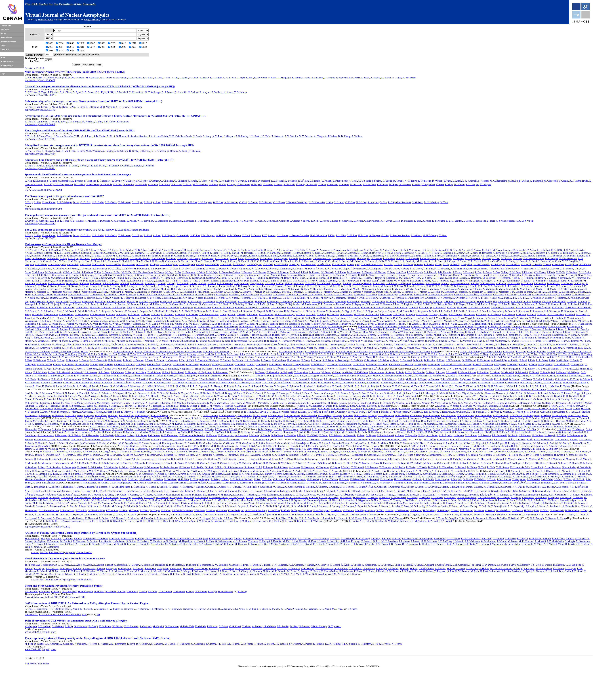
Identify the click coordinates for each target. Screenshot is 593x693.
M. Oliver (325, 297)
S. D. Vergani (472, 184)
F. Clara (285, 261)
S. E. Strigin (157, 314)
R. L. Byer (73, 258)
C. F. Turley (173, 347)
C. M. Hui (177, 326)
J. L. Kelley (58, 337)
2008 (102, 43)
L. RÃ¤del (488, 341)
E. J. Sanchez (293, 307)
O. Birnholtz (48, 255)
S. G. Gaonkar (87, 275)
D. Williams (564, 321)
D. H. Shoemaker (274, 311)
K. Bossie (339, 255)
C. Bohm (458, 329)
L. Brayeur (570, 329)
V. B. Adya (140, 250)
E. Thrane (521, 314)
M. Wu (84, 357)
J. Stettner (448, 344)
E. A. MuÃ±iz (471, 294)
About (3, 45)
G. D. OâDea (258, 297)
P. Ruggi (131, 307)
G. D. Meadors (340, 291)
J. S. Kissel (391, 283)
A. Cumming (239, 264)
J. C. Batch (326, 253)
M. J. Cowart (128, 264)
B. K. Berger (432, 253)
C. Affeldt (152, 250)
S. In (477, 335)
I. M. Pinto (449, 301)
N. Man (305, 289)
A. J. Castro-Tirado (43, 136)
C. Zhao (424, 323)
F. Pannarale (88, 301)
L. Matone (127, 291)
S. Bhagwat (525, 253)
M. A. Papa (132, 301)
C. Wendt (432, 347)
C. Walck (331, 347)
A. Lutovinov (540, 326)
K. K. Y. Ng (102, 297)
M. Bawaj (338, 253)
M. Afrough (164, 250)
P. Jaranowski (352, 280)
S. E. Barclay (166, 253)
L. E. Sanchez (308, 307)
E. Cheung (113, 332)
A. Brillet (436, 255)
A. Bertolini (499, 253)
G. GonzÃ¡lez (429, 275)
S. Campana (90, 180)
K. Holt (78, 280)
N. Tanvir (396, 77)
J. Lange (174, 286)
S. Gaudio (139, 275)
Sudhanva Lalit (45, 19)
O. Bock (212, 255)
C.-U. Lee (350, 202)
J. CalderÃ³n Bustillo (140, 258)
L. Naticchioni (539, 294)
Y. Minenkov (110, 294)
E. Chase (517, 258)
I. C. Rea (524, 341)
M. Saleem (228, 307)
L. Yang (250, 323)
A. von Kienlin (335, 326)
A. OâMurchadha (321, 341)
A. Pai (513, 297)
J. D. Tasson (386, 314)
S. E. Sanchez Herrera (133, 344)
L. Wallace (243, 321)
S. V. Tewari (422, 314)
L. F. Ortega (398, 297)
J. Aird (175, 77)
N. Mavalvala (140, 291)
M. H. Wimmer (66, 323)
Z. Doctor (221, 268)
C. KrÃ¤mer (567, 283)
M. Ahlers (37, 77)
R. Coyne (154, 264)
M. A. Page (503, 297)
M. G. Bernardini (498, 180)
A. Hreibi (159, 280)
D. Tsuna (185, 318)
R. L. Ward (322, 321)
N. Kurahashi (327, 337)
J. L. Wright (176, 323)
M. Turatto (459, 184)
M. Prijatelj (53, 304)
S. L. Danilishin (308, 264)
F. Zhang (205, 357)
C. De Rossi (45, 268)
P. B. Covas (85, 264)
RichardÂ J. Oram (355, 297)
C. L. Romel (55, 307)
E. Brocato (77, 180)
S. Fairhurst (87, 272)
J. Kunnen (303, 337)
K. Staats (580, 311)
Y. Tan (534, 354)
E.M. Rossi (354, 77)
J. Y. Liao (363, 354)
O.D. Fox (144, 151)
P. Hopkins (100, 280)
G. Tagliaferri (428, 184)
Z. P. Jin (314, 220)
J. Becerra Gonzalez (63, 136)
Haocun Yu (294, 323)
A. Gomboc (269, 220)
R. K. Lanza (195, 286)
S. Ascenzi (483, 180)
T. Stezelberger (471, 344)
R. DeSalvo (58, 268)
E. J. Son (481, 311)
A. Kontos (501, 283)
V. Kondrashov (487, 283)
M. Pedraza (260, 301)
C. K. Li (265, 354)
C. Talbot (321, 314)
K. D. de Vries (338, 332)
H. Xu (104, 357)
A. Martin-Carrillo (557, 326)
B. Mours (328, 294)
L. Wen (423, 321)
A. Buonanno (39, 258)
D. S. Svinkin (285, 351)
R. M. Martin (550, 289)
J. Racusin (287, 326)
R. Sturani (180, 314)
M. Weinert (386, 321)
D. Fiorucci (314, 272)
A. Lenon (374, 286)
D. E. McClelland (185, 291)
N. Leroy (398, 286)
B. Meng (475, 354)
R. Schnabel (508, 307)
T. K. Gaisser (85, 335)
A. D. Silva (356, 311)
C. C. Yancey (239, 323)
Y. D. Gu (141, 354)
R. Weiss (414, 321)
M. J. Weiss (420, 347)
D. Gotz (234, 220)
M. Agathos (189, 250)
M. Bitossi (96, 255)
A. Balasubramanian (123, 351)
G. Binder (416, 329)
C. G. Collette (392, 261)
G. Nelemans (578, 294)
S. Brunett (540, 255)
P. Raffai (262, 304)
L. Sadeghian (186, 307)
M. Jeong (523, 335)
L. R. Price (41, 304)
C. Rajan (280, 304)
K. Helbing (305, 335)
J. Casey (92, 332)
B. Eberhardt (483, 332)
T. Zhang (400, 323)
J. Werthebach (445, 347)
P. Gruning (118, 278)
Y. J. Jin (250, 354)
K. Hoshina (416, 335)
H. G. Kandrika (158, 151)
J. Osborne (329, 77)
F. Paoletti (111, 301)
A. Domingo (481, 326)
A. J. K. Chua (193, 261)
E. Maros (476, 289)
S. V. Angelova (371, 250)
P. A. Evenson (531, 332)
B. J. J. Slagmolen (419, 311)
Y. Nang (484, 354)
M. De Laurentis (481, 264)
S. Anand (193, 77)
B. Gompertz (282, 220)
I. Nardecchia (524, 294)
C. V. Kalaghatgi (471, 280)
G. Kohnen (149, 337)
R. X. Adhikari (127, 250)
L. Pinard (437, 301)
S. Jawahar (365, 280)
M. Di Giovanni (141, 268)
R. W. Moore (162, 341)
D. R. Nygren (271, 341)
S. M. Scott (68, 311)
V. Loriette (549, 286)
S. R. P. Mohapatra (249, 294)
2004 (61, 43)
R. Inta (263, 280)
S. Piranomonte (340, 180)
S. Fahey (544, 332)
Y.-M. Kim (310, 283)
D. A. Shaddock (157, 311)
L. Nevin (63, 297)
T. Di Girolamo (158, 268)
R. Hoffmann (382, 335)
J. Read (396, 304)
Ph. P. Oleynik (391, 351)
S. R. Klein (137, 337)
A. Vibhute (178, 351)
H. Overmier (458, 297)
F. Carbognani (281, 258)
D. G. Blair (176, 255)
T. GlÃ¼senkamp (163, 335)
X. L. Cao (521, 351)
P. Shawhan (246, 311)
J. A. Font (401, 272)
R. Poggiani (491, 301)
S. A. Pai (521, 297)
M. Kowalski (256, 337)
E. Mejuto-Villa (380, 291)
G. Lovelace (52, 289)
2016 (81, 47)
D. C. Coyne (142, 264)
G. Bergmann (446, 253)
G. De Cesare (92, 184)
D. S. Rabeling (237, 304)
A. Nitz (177, 297)
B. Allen (268, 250)
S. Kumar (83, 286)
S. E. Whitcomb (512, 321)
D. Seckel (309, 344)
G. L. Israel (176, 184)
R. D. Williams (578, 321)
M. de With (368, 332)
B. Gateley (128, 275)
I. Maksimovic (293, 289)
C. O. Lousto (38, 289)
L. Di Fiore (127, 268)
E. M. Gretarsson (56, 278)
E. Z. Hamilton (257, 278)
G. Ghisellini (180, 180)
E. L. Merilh (434, 291)
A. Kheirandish (72, 337)
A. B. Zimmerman (477, 323)
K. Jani (340, 280)
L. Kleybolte (404, 283)
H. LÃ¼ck (65, 289)
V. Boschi (319, 255)
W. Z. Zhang (296, 357)
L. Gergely (240, 275)
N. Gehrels (172, 275)
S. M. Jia (209, 354)
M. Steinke (37, 314)
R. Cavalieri (389, 258)
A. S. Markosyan (448, 289)
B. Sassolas (366, 307)
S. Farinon (107, 272)
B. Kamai (498, 280)
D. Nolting (209, 297)
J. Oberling (245, 297)
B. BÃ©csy (375, 253)
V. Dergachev (571, 264)
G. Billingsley (566, 253)
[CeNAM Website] (12, 19)
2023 (50, 50)
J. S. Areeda (428, 250)
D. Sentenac (118, 311)
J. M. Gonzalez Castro (448, 275)
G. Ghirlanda (166, 180)
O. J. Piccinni (378, 301)
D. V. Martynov (565, 289)
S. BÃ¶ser (499, 329)
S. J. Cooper (450, 261)
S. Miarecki (107, 341)
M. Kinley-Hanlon (362, 283)
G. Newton (89, 297)
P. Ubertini (74, 329)
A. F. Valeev (331, 136)
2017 (92, 47)
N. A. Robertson (526, 304)
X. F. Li (313, 354)
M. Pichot (391, 301)
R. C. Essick (541, 268)
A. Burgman (70, 332)
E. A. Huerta (182, 280)
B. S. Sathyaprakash (383, 307)
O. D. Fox (85, 202)
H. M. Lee (361, 202)
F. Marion (397, 289)
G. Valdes (307, 318)
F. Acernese (68, 250)
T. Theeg (433, 314)
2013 (50, 47)
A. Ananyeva (323, 250)
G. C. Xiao (94, 357)
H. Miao (528, 291)
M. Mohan (234, 294)
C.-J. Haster (438, 278)
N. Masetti (268, 184)
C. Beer (385, 253)
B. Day (438, 264)
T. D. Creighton (187, 264)
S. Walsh (254, 321)
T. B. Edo (428, 268)
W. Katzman (72, 283)
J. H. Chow (155, 261)
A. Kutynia (103, 286)
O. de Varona (71, 268)
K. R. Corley (509, 261)
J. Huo (200, 354)
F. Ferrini (271, 272)
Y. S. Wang (52, 357)
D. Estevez (553, 268)
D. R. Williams (510, 347)
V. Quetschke (176, 304)
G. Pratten (571, 301)
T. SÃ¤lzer (115, 344)
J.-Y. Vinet (119, 321)
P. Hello (515, 278)
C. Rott (67, 344)
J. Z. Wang (285, 321)
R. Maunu (576, 337)
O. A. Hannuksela (351, 278)
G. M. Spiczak (373, 344)
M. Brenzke (583, 329)
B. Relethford (549, 341)
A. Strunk (169, 314)
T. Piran (322, 184)
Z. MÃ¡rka (420, 289)
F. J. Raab (223, 304)
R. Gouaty (527, 275)
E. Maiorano (243, 184)
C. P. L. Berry (471, 253)
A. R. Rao (208, 351)
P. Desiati (325, 332)
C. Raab (478, 341)
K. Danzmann (339, 264)
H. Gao (113, 354)
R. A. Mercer (420, 291)
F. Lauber (409, 337)
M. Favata (159, 272)
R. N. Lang (163, 286)
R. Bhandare (538, 253)
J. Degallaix (466, 264)
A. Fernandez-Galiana (229, 272)
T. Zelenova (345, 323)
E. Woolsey (555, 347)
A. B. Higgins (77, 220)
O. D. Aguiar (230, 250)
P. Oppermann (338, 297)
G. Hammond (273, 278)
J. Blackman (152, 255)
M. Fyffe (560, 272)
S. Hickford (330, 335)
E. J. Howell (148, 280)
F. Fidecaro (283, 272)
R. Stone (110, 314)
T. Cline (435, 351)
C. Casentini (338, 258)
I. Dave (398, 264)
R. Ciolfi (48, 184)
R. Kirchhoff (379, 283)
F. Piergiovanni (404, 301)
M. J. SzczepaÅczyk (285, 314)
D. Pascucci (166, 301)
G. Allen (278, 250)
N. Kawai (228, 92)
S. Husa (214, 280)
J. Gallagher (99, 335)
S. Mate (138, 351)
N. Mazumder (154, 291)
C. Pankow (75, 301)
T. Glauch (148, 335)
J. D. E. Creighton (169, 264)
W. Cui (37, 354)
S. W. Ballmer (124, 253)
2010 (123, 43)
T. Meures (96, 341)
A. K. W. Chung (218, 261)
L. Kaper (324, 220)
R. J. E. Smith (458, 311)
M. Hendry (540, 278)
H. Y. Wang (586, 354)
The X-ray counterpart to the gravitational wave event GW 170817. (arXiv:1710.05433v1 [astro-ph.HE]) (87, 229)
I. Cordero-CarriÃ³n (492, 261)
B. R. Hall (233, 278)
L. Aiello (242, 250)
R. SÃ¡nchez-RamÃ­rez (399, 202)
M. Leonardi (387, 286)
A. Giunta (153, 184)
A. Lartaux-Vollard (225, 286)
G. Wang (264, 321)
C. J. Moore (278, 294)
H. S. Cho (135, 261)
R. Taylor (410, 314)
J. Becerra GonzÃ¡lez (296, 202)
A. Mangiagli (284, 77)
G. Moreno (302, 294)
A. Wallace (342, 347)
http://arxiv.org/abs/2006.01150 (40, 109)
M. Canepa (194, 258)
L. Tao (542, 354)
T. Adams (101, 250)
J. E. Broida (486, 255)
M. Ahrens (166, 329)
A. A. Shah (184, 311)
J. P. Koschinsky (225, 337)
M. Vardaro (478, 318)
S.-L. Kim (339, 202)
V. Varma (490, 318)
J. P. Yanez (44, 351)
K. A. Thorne (494, 314)
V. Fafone (67, 272)
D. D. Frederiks (326, 351)
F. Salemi (239, 307)
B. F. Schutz (31, 311)
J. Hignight (342, 335)
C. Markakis (433, 289)
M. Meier (63, 341)
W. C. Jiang (233, 354)
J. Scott (58, 311)
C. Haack (231, 335)
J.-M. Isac (292, 280)
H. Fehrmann (188, 272)
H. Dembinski (298, 332)
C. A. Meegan (231, 326)
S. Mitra (141, 294)
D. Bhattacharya (164, 351)
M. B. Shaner (212, 311)
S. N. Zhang (487, 351)
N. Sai (519, 354)
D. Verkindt (44, 321)
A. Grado (192, 180)
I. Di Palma (196, 268)
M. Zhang (390, 323)
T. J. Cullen (225, 264)
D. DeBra (454, 264)
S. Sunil (231, 314)
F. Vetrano (56, 321)
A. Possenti (332, 184)
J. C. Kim (270, 283)
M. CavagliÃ (363, 258)
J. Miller (48, 294)
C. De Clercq (268, 332)
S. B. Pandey (242, 136)
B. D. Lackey (127, 286)
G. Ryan (365, 77)
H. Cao (233, 258)
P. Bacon (48, 253)
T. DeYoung (381, 332)
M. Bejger (395, 253)
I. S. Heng (552, 278)
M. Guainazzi (92, 77)
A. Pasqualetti (179, 301)
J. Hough (120, 280)
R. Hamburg (155, 326)
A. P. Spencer (550, 311)
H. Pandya (351, 341)
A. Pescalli (311, 184)
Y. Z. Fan (117, 184)
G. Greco (203, 180)
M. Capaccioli (551, 180)
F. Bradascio (549, 329)
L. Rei (418, 304)
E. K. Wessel (434, 321)
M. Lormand (562, 286)
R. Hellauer (317, 335)
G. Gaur (150, 275)
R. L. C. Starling (454, 220)
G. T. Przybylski (465, 341)
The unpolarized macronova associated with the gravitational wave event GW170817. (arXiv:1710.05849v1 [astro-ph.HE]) (97, 214)
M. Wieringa (88, 121)
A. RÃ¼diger (118, 307)
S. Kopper (210, 337)
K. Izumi (320, 280)
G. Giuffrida (141, 184)
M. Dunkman (457, 332)
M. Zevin (369, 323)
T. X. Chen (561, 351)
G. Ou (502, 354)
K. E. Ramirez (325, 304)
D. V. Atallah (519, 250)
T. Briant (426, 255)
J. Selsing (376, 180)
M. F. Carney (305, 258)
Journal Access (6, 37)
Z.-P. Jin (187, 184)
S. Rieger (493, 304)
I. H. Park (254, 136)
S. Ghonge (264, 275)
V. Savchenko (365, 326)
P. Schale (451, 307)
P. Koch (445, 283)
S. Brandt (426, 326)
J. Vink (167, 77)
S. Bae (74, 253)
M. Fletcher (380, 272)
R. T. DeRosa (31, 268)
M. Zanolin (332, 323)
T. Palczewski (338, 341)
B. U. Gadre (585, 272)
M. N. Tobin (101, 347)
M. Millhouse (60, 294)
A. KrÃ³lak (40, 286)
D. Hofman (67, 280)
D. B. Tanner (346, 314)
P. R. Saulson (400, 307)
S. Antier (384, 250)
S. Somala (471, 311)
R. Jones (426, 280)
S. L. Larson (209, 286)
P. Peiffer (378, 341)
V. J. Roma (30, 307)
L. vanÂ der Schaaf (423, 318)
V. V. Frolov (540, 272)
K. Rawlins (513, 341)
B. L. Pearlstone (245, 301)
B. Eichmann (509, 332)
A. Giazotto (351, 275)
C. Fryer (241, 77)
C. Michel (538, 291)
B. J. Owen (471, 297)
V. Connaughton (100, 326)
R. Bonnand (285, 255)
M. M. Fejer (212, 272)
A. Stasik (437, 344)
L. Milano (580, 291)
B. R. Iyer (309, 280)
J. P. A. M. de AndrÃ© (249, 332)
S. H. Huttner (226, 280)
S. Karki (562, 280)
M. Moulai (175, 341)
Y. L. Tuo (562, 354)
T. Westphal (474, 321)
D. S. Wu (187, 323)
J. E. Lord (524, 286)
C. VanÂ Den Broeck (381, 318)
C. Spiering (386, 344)
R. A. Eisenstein (526, 268)
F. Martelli (511, 289)
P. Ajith (259, 250)
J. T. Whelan (497, 321)
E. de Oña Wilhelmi (74, 77)
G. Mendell (407, 291)
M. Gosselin (515, 275)
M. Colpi (59, 77)
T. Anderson (217, 329)
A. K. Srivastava (566, 311)
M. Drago (344, 268)
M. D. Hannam (334, 278)
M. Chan (486, 258)
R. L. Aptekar (311, 351)
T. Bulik (581, 255)
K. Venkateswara (572, 318)
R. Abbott (42, 250)
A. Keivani (45, 337)
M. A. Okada (313, 297)
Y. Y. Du (82, 354)
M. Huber (438, 335)
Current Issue (6, 25)
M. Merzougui (448, 291)
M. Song (360, 344)
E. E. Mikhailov (566, 291)
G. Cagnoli (109, 258)
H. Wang (274, 321)
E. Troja (158, 77)
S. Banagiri (137, 253)
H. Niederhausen (239, 341)
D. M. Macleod (178, 289)
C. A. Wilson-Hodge (582, 323)
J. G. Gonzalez (196, 335)
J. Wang (29, 357)
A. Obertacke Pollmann (290, 341)
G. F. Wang (574, 354)
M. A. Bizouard (120, 255)
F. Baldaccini (96, 253)
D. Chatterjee (551, 258)
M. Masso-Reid (70, 291)
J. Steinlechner (51, 314)
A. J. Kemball (136, 283)
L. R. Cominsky (407, 261)
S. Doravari (271, 268)
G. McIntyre (245, 291)
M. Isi (301, 280)
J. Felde (566, 332)
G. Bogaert (241, 255)
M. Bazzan (362, 253)
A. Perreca (328, 301)
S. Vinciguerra (95, 321)
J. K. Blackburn (137, 255)
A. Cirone (275, 261)
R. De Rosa (585, 264)
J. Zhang (229, 357)
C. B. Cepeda (412, 258)
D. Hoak (56, 280)
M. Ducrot (394, 268)
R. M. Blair (188, 255)
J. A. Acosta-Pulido (158, 136)
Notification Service (8, 41)
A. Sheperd (259, 311)
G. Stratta (386, 77)
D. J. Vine (108, 321)
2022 (144, 47)
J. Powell (536, 301)
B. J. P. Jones (544, 335)
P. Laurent (517, 326)
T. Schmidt (237, 344)
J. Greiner (295, 220)
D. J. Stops (121, 314)
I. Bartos (296, 253)
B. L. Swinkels (266, 314)
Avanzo (271, 235)
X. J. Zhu (462, 323)
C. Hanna (320, 278)
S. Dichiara (53, 92)
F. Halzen (254, 335)
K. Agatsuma (202, 250)
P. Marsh (500, 289)
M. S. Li (281, 354)
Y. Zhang (308, 357)
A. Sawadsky (439, 307)
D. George (217, 275)
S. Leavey (298, 286)
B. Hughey (204, 280)
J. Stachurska (399, 344)
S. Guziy (197, 136)
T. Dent (547, 264)
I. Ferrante (247, 272)
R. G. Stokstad (487, 344)
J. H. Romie (68, 307)
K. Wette (485, 321)
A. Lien (156, 202)
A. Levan (239, 180)
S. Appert (394, 250)
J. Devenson (85, 268)
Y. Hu (77, 136)
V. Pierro (417, 301)
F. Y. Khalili (182, 283)
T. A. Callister (158, 258)
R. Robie (540, 304)
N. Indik (254, 280)
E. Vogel (308, 347)
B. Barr (224, 253)
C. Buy (63, 258)
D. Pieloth (430, 341)
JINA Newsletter (7, 62)
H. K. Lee (320, 286)
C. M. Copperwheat (63, 184)
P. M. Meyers (516, 291)
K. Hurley (298, 351)
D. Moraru (291, 294)
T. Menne (73, 341)
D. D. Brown (527, 255)
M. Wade (211, 321)
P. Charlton (506, 258)
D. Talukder (333, 314)
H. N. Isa (281, 280)
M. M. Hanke (298, 278)
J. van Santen (284, 347)
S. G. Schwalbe (45, 311)
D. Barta (259, 253)
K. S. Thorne (508, 314)
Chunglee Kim (257, 283)
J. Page (493, 297)
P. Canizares (207, 258)
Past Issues (5, 29)
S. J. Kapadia (550, 280)
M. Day (233, 332)
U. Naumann (214, 341)
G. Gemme (184, 275)
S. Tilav (77, 347)
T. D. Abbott (55, 250)
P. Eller (520, 332)
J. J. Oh (282, 297)
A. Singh (379, 311)
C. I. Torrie (58, 318)
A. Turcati (161, 347)
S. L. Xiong (474, 351)
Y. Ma (113, 289)
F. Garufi (117, 275)
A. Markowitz (464, 289)
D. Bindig (427, 329)
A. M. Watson (231, 202)
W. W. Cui (47, 354)
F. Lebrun (527, 326)
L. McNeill (284, 291)
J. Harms (390, 278)
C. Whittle (541, 321)
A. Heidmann (474, 278)
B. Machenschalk (147, 289)
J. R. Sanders (353, 307)
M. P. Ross (95, 307)
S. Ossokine (430, 297)
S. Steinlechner (66, 314)
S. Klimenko (418, 283)
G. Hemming (527, 278)
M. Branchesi (64, 180)
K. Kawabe (95, 283)
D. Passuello (209, 301)
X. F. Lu (450, 354)
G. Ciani (242, 261)
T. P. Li (463, 351)
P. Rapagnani (358, 304)
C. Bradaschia (376, 255)
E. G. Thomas (455, 314)
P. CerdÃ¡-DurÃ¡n (429, 258)
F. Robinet (551, 304)
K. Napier (511, 294)
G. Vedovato (535, 318)
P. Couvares (72, 264)
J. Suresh (241, 314)
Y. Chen (63, 261)
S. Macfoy (133, 289)
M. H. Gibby (115, 326)
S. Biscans (60, 255)
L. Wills (523, 347)
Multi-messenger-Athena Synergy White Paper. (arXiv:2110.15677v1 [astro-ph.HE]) (75, 71)
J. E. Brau (416, 255)
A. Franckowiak (47, 335)
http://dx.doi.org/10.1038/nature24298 (43, 190)
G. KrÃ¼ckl (290, 337)
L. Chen (551, 351)
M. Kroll (279, 337)
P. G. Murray (499, 294)
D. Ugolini (223, 318)
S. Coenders (171, 332)
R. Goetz (391, 275)
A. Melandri (291, 180)
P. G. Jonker (106, 77)
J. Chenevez (438, 326)
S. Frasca (457, 272)
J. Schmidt (484, 307)
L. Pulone (344, 184)
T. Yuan (76, 351)
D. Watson (437, 180)
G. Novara (121, 136)
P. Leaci (288, 286)
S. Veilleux (217, 92)
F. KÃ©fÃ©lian (111, 283)
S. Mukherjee (420, 294)
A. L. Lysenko (376, 351)
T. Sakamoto (240, 92)
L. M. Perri (340, 301)
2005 (71, 43)
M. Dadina (79, 184)
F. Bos (480, 329)
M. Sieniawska (333, 311)
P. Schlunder (225, 344)
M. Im (102, 165)
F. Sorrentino (522, 311)
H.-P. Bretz (30, 332)
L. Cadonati (97, 258)
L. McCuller (217, 291)
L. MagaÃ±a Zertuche (246, 289)
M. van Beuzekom (336, 318)
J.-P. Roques (49, 329)
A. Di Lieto (172, 268)
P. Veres (323, 326)
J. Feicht (201, 272)
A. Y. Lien (217, 136)
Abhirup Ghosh (278, 275)
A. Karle (35, 337)
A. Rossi (182, 151)
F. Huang (428, 335)
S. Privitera (78, 304)
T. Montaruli (148, 341)
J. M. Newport (76, 297)
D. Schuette (570, 307)
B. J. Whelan (459, 347)
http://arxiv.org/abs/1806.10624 (40, 168)
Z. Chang (531, 351)
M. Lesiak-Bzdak (423, 337)
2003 (50, 43)
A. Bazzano (404, 326)
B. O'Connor (31, 92)
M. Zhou (433, 323)
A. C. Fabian (229, 77)
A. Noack (187, 297)
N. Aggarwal (216, 250)
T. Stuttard (530, 344)
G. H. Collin (184, 332)
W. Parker (154, 301)
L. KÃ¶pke (187, 337)
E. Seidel (79, 311)
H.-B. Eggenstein (468, 268)
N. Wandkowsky (384, 347)
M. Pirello (460, 301)
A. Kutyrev (205, 92)
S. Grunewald (105, 278)
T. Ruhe (77, 344)
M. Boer (231, 255)
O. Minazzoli (96, 294)
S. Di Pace (184, 268)
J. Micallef (120, 341)
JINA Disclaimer (7, 66)
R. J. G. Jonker (438, 280)
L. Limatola (251, 180)
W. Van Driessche (235, 347)
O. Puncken (120, 304)
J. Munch (458, 294)
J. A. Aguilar (143, 329)
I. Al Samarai (179, 329)
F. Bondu (262, 255)
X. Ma (466, 354)
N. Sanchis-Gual (324, 307)
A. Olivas (307, 341)
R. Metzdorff (502, 291)
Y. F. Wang (310, 321)
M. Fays (169, 272)
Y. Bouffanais (351, 255)
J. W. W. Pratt (558, 301)
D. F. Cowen (212, 332)
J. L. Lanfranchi (382, 337)
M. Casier (102, 332)
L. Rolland (573, 304)
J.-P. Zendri (357, 323)
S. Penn (306, 301)
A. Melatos (394, 291)
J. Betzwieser (512, 253)
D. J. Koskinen (241, 337)
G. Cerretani (445, 258)
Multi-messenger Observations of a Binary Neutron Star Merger (63, 244)
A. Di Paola (106, 184)
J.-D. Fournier (444, 272)
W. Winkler (80, 323)
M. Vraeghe (320, 347)
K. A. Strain (133, 314)
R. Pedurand (273, 301)
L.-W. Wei (375, 321)
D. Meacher (326, 291)
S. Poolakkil (261, 326)
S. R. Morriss (315, 294)
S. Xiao (213, 323)
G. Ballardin (110, 253)
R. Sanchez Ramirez (400, 235)
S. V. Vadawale (221, 351)
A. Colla (379, 261)
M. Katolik (41, 283)
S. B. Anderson (338, 250)
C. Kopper (199, 337)
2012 (144, 43)
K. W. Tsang (146, 318)
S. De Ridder (313, 332)
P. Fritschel (527, 272)
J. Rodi (38, 329)
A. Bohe (252, 255)
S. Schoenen (264, 344)
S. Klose (213, 184)
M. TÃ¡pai (359, 314)
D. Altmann (192, 329)
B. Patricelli (289, 184)
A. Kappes (582, 335)
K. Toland (570, 314)
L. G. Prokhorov (105, 304)
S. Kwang (115, 286)
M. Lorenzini (536, 286)
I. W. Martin (537, 289)
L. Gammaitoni (56, 275)
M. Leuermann (440, 337)
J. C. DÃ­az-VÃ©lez (398, 332)
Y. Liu (424, 354)
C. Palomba (560, 297)
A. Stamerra (405, 184)
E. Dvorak (470, 332)
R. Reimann (536, 341)
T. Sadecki (173, 307)
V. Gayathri (160, 275)
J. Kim (329, 202)
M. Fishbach (327, 272)
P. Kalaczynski (559, 335)
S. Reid (426, 304)
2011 (133, 43)
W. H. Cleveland (82, 326)
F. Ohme (301, 297)
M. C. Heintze (489, 278)
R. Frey (496, 272)
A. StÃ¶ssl (500, 344)
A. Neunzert (51, 297)
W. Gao (258, 220)
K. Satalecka (211, 344)
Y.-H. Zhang (412, 323)
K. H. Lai (140, 286)
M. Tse (157, 318)
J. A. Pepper (389, 341)
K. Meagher (40, 341)
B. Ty (183, 347)
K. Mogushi (222, 294)
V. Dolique (232, 268)
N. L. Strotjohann (515, 344)
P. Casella (563, 180)
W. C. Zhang (283, 357)
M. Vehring (297, 347)
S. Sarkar (189, 344)
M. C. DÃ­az (114, 268)
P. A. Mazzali (277, 180)
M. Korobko (513, 283)
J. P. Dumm (444, 332)
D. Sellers (90, 311)
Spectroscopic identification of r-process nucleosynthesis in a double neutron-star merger (78, 174)
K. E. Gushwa (178, 278)
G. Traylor (96, 318)
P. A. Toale (88, 347)
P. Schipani (382, 184)
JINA (3, 58)
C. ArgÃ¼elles (253, 329)
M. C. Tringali (121, 318)
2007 (92, 43)
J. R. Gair (43, 275)
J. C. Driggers (374, 268)
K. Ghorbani (125, 335)
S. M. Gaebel (31, 275)
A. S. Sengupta (103, 311)
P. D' (264, 235)
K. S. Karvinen (575, 280)
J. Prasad (546, 301)
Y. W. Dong (71, 354)
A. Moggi (210, 294)
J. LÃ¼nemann (474, 337)
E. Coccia (343, 261)
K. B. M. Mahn (526, 337)
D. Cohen (369, 261)
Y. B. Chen (582, 351)
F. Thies (443, 314)
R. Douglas (297, 268)
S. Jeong (207, 136)
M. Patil (220, 301)
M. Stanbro (312, 326)
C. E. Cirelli (263, 261)
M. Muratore (485, 294)
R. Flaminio (367, 272)
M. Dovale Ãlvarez (314, 268)
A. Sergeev (142, 311)
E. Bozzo (204, 77)
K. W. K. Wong (150, 323)
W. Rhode (585, 341)
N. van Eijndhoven (254, 347)
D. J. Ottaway (444, 297)
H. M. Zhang (217, 357)
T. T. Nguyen (127, 297)
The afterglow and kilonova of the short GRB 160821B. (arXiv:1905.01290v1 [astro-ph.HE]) (80, 130)
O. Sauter (413, 307)
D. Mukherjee (405, 294)
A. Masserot (40, 291)
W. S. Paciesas (246, 326)
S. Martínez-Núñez (301, 77)
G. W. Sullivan (544, 344)
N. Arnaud (440, 250)
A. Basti (316, 253)
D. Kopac (358, 220)
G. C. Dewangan (193, 351)
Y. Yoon (83, 165)
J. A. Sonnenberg (495, 311)
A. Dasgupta (353, 264)
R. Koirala (161, 337)
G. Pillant (427, 301)
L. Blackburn (42, 326)
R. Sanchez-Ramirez (138, 136)
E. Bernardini (389, 329)
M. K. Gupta (163, 278)
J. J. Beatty (361, 329)
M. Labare (368, 337)
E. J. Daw (429, 264)
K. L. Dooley (258, 268)
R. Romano (42, 307)
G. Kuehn (52, 286)
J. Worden (164, 323)
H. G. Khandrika (317, 202)
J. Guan (151, 354)
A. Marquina (488, 289)
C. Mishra (131, 294)
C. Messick (489, 291)
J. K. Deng (58, 354)
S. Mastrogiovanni (88, 291)
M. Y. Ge (131, 354)
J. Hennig (562, 278)
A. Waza (398, 347)
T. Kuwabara (341, 337)
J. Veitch (547, 318)
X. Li (296, 354)
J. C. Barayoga (152, 253)
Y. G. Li (322, 354)
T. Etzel (578, 268)
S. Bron (40, 332)
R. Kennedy (150, 283)
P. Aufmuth (532, 250)
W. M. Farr (127, 272)
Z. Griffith (220, 335)
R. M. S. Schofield (524, 307)
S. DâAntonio (324, 264)
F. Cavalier (376, 258)
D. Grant (209, 335)
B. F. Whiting (528, 321)
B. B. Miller (37, 294)
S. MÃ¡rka (408, 289)
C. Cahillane (122, 258)
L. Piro (28, 77)
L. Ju (449, 280)
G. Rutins (141, 307)
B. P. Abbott (31, 250)
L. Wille (498, 347)
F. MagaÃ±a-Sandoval (223, 289)
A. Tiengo (319, 136)
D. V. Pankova (365, 341)
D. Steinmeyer (82, 314)
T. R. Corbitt (474, 261)
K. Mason (579, 289)
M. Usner (201, 347)
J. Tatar (582, 344)
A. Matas (102, 291)
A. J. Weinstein (400, 321)
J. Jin (242, 354)
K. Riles (503, 304)
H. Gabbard (571, 272)
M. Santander (177, 344)
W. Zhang (270, 357)
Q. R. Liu (453, 337)
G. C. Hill (354, 335)
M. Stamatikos (415, 344)
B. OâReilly (371, 297)
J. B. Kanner (537, 280)
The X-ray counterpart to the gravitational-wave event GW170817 (64, 196)
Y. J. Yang (153, 357)
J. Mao (396, 220)
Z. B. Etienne (566, 268)
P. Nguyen (114, 297)
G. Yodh (55, 351)
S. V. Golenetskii (344, 351)
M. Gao (122, 354)
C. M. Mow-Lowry (343, 294)
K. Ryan (151, 307)
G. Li (273, 354)
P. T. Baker (83, 253)
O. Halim (221, 278)
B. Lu (441, 354)
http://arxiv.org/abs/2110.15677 (40, 80)
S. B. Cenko (88, 92)
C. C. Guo (161, 354)
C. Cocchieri (331, 261)
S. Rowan (106, 307)
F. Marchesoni (384, 289)
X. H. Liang (351, 354)
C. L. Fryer (100, 92)
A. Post (527, 301)
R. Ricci (111, 92)
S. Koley (475, 283)
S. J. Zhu (452, 323)
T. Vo (138, 321)
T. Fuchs (74, 335)
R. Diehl (469, 326)
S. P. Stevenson (97, 314)
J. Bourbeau (535, 329)
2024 (61, 50)
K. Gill (361, 275)
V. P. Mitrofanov (154, 294)
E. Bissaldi (30, 326)
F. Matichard (114, 291)
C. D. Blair (164, 255)
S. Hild (35, 280)
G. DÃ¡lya (294, 264)
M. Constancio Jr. (425, 261)
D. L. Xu (582, 347)
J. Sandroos (164, 344)
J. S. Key (171, 283)
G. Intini (271, 280)
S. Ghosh (310, 275)
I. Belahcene (408, 253)
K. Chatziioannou (568, 258)
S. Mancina (540, 337)
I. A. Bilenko (552, 253)
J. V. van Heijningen (444, 318)
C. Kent (161, 283)
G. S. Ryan (86, 136)
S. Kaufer (84, 283)
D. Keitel (124, 283)
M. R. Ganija (71, 275)
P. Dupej (405, 268)
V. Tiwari (541, 314)
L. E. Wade (199, 321)
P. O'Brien (148, 77)
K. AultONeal (558, 250)
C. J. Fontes (167, 92)
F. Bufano (524, 180)
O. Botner (510, 329)
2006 (81, 43)
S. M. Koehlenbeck (459, 283)
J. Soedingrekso (336, 344)
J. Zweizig (507, 323)
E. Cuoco (268, 264)
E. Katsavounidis (56, 283)
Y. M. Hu (170, 280)
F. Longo (231, 184)
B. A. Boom (298, 255)
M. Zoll (84, 351)
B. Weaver (364, 321)
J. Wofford (136, 323)
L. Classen (159, 332)
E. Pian (28, 180)
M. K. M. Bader (61, 253)
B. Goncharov (414, 275)
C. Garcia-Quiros (103, 275)
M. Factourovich (53, 272)
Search (3, 33)
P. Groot (83, 278)
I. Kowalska (540, 283)
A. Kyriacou (355, 337)
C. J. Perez (317, 301)
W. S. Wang (40, 357)
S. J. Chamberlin (473, 258)
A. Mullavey (446, 294)
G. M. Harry (402, 278)
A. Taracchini (372, 314)
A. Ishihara (486, 335)
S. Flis (35, 335)
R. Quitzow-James (208, 304)
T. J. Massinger (54, 291)
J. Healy (463, 278)
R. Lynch (104, 289)
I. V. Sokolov (291, 136)
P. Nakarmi (201, 341)
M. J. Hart (426, 278)
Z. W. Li (340, 354)
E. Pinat (440, 341)
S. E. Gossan (501, 275)
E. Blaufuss (439, 329)
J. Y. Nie (494, 354)
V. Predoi (582, 301)
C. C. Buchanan (554, 255)
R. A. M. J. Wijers (524, 220)
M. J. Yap (260, 323)
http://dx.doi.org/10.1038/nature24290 (43, 209)
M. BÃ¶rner (470, 329)
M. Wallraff (354, 347)
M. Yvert (305, 323)
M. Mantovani (369, 289)
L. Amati (183, 77)
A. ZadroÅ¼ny (318, 323)
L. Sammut (264, 307)
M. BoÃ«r (513, 180)
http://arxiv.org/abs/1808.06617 (40, 124)
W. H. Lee (218, 202)
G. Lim (383, 202)
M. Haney (285, 278)
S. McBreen (217, 326)
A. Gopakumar (468, 275)
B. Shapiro (234, 311)
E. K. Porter (516, 301)
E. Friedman (62, 335)
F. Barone (215, 253)
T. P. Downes (331, 268)
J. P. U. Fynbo (141, 180)
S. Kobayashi (345, 220)
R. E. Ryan (167, 202)
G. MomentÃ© (133, 341)
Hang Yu (283, 323)
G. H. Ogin (271, 297)
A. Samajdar (251, 307)
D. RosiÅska (82, 307)
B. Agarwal (177, 250)
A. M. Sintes (403, 311)
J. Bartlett (285, 253)
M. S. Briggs (57, 326)
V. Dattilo (388, 264)
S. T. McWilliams (310, 291)
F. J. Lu (498, 351)
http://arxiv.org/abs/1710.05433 (40, 238)
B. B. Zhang (344, 136)
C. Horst (111, 280)
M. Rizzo (512, 304)
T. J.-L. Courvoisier (454, 326)
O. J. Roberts (299, 326)
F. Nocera (198, 297)
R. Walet (221, 321)
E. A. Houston (134, 280)
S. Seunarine (321, 344)
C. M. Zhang (193, 357)
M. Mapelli (256, 184)
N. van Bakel (319, 318)
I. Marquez (229, 136)
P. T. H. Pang (62, 301)
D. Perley (300, 184)
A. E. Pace (483, 297)
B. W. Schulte (584, 307)
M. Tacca (300, 314)
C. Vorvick (158, 321)
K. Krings (268, 337)
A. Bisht (86, 255)
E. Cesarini (458, 258)
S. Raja (270, 304)
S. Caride (293, 258)
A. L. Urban (255, 318)
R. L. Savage (425, 307)
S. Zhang (249, 357)
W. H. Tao (552, 354)
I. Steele (467, 220)
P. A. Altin (300, 250)
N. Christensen (169, 261)
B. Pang (50, 301)
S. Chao (496, 258)
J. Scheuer (473, 307)
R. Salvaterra (369, 184)
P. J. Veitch (557, 318)
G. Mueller (359, 294)
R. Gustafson (209, 278)
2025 (71, 50)
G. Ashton (476, 250)
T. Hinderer (45, 280)
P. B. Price (450, 341)
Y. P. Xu (112, 357)
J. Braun (560, 329)
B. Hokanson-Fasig (400, 335)
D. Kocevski (204, 326)
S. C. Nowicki (256, 341)
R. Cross (224, 332)
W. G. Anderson (355, 250)
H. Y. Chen (43, 261)
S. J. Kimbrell (323, 283)
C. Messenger (475, 291)
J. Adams (131, 329)
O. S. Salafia (364, 180)
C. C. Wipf (92, 323)
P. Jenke (166, 326)
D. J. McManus (270, 291)
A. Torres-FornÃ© (42, 318)
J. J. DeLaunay (283, 332)
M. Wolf (532, 347)
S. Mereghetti (573, 326)
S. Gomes (401, 275)
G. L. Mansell (341, 289)
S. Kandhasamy (512, 280)
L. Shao (224, 311)
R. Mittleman (187, 294)
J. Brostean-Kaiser (54, 332)
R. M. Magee (264, 289)
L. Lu (462, 337)
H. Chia (85, 261)
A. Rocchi (562, 304)
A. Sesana (375, 77)
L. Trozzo (134, 318)
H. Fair (77, 272)
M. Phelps (365, 301)
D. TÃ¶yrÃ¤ (71, 318)
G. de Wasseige (354, 332)
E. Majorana (279, 289)
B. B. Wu (75, 357)
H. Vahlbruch (282, 318)
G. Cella (400, 258)
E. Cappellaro (104, 180)
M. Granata (558, 275)
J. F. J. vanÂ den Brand (358, 318)
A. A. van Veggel (463, 318)
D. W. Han (172, 354)
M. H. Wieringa (107, 107)
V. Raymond (372, 304)
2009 (113, 43)
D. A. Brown (513, 255)
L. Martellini (523, 289)
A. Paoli (121, 301)
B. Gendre (128, 184)
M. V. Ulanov (423, 351)
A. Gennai (206, 275)
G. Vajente (296, 318)
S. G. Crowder (212, 264)
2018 (102, 47)
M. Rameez (500, 341)
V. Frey (504, 272)
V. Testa (440, 184)
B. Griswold (72, 278)
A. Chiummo (111, 261)
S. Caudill (350, 258)
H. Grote (93, 278)
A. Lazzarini (265, 286)
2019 (113, 47)
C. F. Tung (150, 347)
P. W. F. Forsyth (415, 272)
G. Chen (541, 351)
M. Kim (92, 337)
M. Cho (145, 261)
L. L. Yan (122, 357)
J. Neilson (566, 294)
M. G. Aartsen (102, 329)
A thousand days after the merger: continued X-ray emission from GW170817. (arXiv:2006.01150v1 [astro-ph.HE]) (93, 101)
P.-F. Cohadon (357, 261)
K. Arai (404, 250)
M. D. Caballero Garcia (180, 136)
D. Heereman (292, 335)
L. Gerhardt (112, 335)
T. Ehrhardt (495, 332)
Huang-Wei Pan (37, 301)
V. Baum (342, 329)
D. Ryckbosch (89, 344)
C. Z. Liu (373, 354)
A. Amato (310, 250)
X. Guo (142, 278)
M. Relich (562, 341)
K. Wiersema (42, 220)
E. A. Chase (65, 92)
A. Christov (137, 332)
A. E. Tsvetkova (407, 351)
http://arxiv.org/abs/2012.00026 (40, 95)
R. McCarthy (169, 291)
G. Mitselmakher (171, 294)
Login (3, 74)
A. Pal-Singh (573, 297)
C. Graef (548, 275)
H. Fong (391, 272)
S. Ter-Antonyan (41, 347)
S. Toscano (113, 347)
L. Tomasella (424, 180)
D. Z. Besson (403, 329)
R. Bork (309, 255)
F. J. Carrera (216, 77)
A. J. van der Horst (505, 220)
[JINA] (580, 22)
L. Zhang (379, 323)
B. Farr (117, 272)
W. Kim (288, 283)
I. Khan (193, 283)
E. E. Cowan (98, 264)
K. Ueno (212, 318)
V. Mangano (327, 289)
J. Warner (333, 321)
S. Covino (117, 180)
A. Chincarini (97, 261)
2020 (123, 47)
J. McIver (257, 291)
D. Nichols (140, 297)
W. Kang (572, 335)
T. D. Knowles (433, 283)
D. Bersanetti (485, 253)
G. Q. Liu (384, 354)
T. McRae (296, 291)
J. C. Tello (265, 136)
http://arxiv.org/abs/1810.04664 (40, 153)
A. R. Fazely (555, 332)
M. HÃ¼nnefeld (466, 335)
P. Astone (507, 250)
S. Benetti (52, 180)
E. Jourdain (505, 326)
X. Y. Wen (64, 357)
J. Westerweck (460, 321)
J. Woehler (124, 323)
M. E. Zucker (494, 323)
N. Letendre (410, 286)
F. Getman (154, 180)
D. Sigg (345, 311)
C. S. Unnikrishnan (238, 318)
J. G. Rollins (586, 304)
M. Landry (151, 286)
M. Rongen (57, 344)
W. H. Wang (298, 321)
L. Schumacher (295, 344)
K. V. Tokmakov (555, 314)
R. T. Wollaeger (153, 92)
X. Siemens (319, 311)
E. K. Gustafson (194, 278)
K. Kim (279, 283)
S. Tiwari (531, 314)
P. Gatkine (193, 92)
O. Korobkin (260, 77)
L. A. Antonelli (469, 180)
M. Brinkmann (449, 255)
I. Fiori (304, 272)
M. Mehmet (355, 291)
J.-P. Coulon (41, 264)
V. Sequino (130, 311)
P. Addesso (113, 250)
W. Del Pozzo (513, 264)
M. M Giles (128, 326)
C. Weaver (409, 347)
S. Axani (281, 329)
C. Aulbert (545, 250)
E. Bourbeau (522, 329)
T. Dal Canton (281, 264)
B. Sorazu (510, 311)
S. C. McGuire (231, 291)
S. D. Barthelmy (272, 253)
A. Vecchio (522, 318)
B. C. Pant (100, 301)
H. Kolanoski (174, 337)
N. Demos (526, 264)
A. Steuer (458, 344)
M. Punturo (133, 304)
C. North (220, 297)
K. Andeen (205, 329)
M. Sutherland (559, 344)
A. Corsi (532, 261)
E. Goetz (381, 275)
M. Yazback (272, 323)
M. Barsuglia (247, 253)
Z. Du (385, 268)
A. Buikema (569, 255)
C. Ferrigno (378, 326)
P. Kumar (62, 286)
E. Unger (191, 347)
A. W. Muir (371, 294)
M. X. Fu (92, 354)
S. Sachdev (161, 307)
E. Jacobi (497, 335)
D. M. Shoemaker (292, 311)
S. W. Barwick (330, 329)
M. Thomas (469, 314)
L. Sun (223, 314)
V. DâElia (127, 180)
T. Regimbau (408, 304)
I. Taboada (573, 344)
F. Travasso (84, 318)
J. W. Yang (133, 357)
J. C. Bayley (350, 253)
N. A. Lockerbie (496, 286)
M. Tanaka (398, 180)
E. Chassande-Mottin (533, 258)
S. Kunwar (314, 337)
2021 (133, 47)
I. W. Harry (414, 278)
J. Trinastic (107, 318)
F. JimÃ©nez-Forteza (382, 280)
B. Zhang (53, 107)
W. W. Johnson (401, 280)
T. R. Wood (543, 347)
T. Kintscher (103, 337)
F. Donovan (244, 268)
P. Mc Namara (120, 77)
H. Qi (165, 304)
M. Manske (355, 289)
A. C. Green (41, 278)
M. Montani (266, 294)
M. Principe (65, 304)
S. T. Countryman (57, 264)
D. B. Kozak (553, 283)
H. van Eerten (409, 77)
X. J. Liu (415, 354)
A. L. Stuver (192, 314)
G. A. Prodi (90, 304)
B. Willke (53, 323)
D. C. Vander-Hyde (402, 318)
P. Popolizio (503, 301)
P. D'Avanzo (104, 220)
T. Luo (458, 354)
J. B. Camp (182, 258)
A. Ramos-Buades (342, 304)
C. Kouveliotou (136, 92)
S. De (446, 264)
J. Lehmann (363, 286)
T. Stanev (427, 344)
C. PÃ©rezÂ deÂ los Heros (410, 341)
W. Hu (182, 354)
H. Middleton (550, 291)
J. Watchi (352, 321)
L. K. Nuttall (232, 297)
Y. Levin (421, 286)
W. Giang (137, 335)
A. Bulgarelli (536, 180)
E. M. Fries (515, 272)
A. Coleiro (49, 77)
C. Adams (91, 250)
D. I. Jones (415, 280)
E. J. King (336, 283)
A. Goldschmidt (180, 335)
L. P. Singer (368, 311)
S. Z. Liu (405, 354)
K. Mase (566, 337)
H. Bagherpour (294, 329)
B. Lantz (184, 286)
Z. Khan (212, 283)
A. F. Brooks (499, 255)
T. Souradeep (536, 311)
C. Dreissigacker (358, 268)
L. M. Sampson (278, 307)
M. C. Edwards (441, 268)
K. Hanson (265, 335)
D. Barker (192, 253)
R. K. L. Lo (481, 286)
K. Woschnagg (569, 347)
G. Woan (113, 323)
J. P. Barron (315, 329)
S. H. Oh (291, 297)
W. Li (289, 354)
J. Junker (457, 280)
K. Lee (352, 286)
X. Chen (54, 261)
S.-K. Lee (93, 165)
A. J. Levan (386, 220)
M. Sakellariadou (202, 307)
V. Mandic (315, 289)
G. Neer (226, 341)
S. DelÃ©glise (498, 264)
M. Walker (232, 321)
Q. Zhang (239, 357)
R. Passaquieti (194, 301)
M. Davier (408, 264)
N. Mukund (433, 294)
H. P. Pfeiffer (353, 301)
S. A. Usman (269, 318)
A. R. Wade (187, 321)
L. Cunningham (254, 264)
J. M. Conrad (198, 332)
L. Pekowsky (286, 301)
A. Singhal (390, 311)
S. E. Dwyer (416, 268)
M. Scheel (462, 307)
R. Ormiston (385, 297)
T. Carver (82, 332)
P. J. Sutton (252, 314)
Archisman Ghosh (296, 275)
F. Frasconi (468, 272)
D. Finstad (295, 272)
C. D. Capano (252, 258)
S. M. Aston (496, 250)
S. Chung (232, 261)
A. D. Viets (81, 321)
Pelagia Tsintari (91, 19)
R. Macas (122, 289)
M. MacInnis (163, 289)
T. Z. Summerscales (209, 314)
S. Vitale (130, 321)
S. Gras (579, 275)
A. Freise (487, 272)
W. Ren (448, 304)
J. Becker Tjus (375, 329)
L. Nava (278, 184)
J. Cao (241, 258)
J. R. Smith (444, 311)
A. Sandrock (151, 344)
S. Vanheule (270, 347)
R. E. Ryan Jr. (168, 235)
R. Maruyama (554, 337)
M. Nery (40, 297)
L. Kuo (93, 286)
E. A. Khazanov (225, 283)
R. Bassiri (306, 253)
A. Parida (143, 301)
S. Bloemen (201, 255)
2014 (61, 47)
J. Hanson (366, 278)
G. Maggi (512, 337)
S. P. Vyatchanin (172, 321)
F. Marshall (122, 92)
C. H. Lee (309, 286)
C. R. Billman (581, 253)
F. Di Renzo (209, 268)
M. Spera (393, 184)
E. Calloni (171, 258)
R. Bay (351, 329)
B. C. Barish (180, 253)
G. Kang (525, 280)
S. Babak (38, 253)
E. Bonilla (273, 255)
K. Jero (533, 335)
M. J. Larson (397, 337)
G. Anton (240, 329)
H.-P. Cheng (74, 261)
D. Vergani (485, 184)
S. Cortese (543, 261)
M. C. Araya (415, 250)
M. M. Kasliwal (200, 184)
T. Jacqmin (331, 280)
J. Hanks (310, 278)
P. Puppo (144, 304)
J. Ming (121, 294)
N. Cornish (522, 261)
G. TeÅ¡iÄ (67, 347)
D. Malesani (264, 180)
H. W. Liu (395, 354)
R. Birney (36, 255)
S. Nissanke (317, 77)
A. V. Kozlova (360, 351)
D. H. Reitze (437, 304)
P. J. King (347, 283)
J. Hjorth (213, 180)
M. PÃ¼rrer (155, 304)
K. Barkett (204, 253)
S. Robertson (44, 344)
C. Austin (570, 250)
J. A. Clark (295, 261)
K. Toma (64, 220)
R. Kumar (73, 286)
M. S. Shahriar (198, 311)
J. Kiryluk (115, 337)
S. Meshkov (462, 291)
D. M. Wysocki (200, 323)
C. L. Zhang (180, 357)
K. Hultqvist (450, 335)
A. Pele (298, 301)
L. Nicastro (314, 180)
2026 (81, 50)
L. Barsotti (234, 253)
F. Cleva (320, 261)
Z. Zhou (443, 323)
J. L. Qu (511, 354)
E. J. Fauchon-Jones (143, 272)
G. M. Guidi (131, 278)
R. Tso (165, 318)
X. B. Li (304, 354)
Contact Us (5, 49)
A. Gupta (151, 278)
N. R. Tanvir (411, 180)
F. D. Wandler (368, 347)
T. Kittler (126, 337)
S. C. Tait (310, 314)
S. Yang (447, 180)
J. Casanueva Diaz (322, 258)
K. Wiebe (471, 347)
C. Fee (178, 272)
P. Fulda (551, 272)
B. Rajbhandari (293, 304)
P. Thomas (481, 314)
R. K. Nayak (553, 294)
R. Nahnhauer (188, 341)
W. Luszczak (489, 337)
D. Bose (489, 329)
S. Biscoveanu (74, 255)
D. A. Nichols (135, 77)
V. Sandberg (340, 307)
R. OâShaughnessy (414, 297)
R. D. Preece (274, 326)
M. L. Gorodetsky (485, 275)
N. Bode (222, 255)
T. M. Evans (38, 272)
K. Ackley (80, 250)
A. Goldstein (141, 326)
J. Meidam (367, 291)
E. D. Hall (244, 278)
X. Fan (97, 272)
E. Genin (195, 275)
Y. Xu (35, 351)
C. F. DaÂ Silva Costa (372, 264)
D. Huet (194, 280)
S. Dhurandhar (100, 268)
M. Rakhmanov (309, 304)
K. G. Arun (452, 250)
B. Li (257, 354)
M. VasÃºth (510, 318)
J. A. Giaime (322, 275)
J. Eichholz (494, 268)
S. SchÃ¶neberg (279, 344)
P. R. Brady (390, 255)
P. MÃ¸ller (303, 180)
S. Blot (449, 329)
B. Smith (433, 311)
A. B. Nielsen (153, 297)
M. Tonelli (581, 314)
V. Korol (272, 77)
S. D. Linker (444, 286)
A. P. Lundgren (91, 289)
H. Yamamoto (224, 323)
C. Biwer (107, 255)
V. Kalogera (486, 280)
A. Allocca (288, 250)
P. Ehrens (482, 268)
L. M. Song (508, 351)
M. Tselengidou (136, 347)
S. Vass (499, 318)
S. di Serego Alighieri (218, 220)
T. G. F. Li (432, 286)
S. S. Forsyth (430, 272)
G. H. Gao (103, 354)
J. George (228, 275)
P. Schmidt (496, 307)
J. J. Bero (458, 253)
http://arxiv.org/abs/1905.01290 (40, 139)
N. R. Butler (119, 151)
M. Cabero (85, 258)
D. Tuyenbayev (199, 318)
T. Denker (537, 264)
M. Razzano (356, 184)
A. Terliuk (56, 347)
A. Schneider (250, 344)
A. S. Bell (420, 253)
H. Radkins (251, 304)
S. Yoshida (65, 351)
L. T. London (511, 286)
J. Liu (471, 286)
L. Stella (416, 184)
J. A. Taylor (398, 314)
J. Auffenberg (269, 329)
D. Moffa (199, 294)
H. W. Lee (343, 286)
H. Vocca (146, 321)
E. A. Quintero (191, 304)
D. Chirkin (125, 332)
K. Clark (148, 332)
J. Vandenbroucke (216, 347)
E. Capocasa (266, 258)
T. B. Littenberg (459, 286)
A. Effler (454, 268)
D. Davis (418, 264)
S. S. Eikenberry (509, 268)
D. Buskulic (53, 258)
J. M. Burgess (74, 121)
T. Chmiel (124, 261)
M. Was (343, 321)
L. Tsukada (174, 318)
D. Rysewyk (103, 344)
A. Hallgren (242, 335)
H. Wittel (103, 323)
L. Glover (371, 275)
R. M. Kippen (189, 326)
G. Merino (85, 341)
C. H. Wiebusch (485, 347)
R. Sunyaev (62, 329)
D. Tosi (123, 347)
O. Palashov (548, 297)
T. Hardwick (378, 278)
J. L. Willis (42, 323)
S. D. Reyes (459, 304)
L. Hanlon (493, 326)
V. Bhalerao (149, 351)
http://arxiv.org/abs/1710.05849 (40, 223)
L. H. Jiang (220, 354)
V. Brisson (463, 255)
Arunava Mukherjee (387, 294)
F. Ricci (470, 304)
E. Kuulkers (391, 326)
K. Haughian (451, 278)
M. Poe (480, 301)
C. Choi (243, 202)
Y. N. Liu (432, 354)
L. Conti (439, 261)
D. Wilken (552, 321)
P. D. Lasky (241, 286)
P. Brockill (474, 255)
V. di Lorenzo (416, 332)
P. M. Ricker (481, 304)
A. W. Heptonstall (577, 278)
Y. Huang (191, 354)
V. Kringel (579, 283)
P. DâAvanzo (39, 180)
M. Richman (31, 344)
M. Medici (52, 341)
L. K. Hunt (164, 184)
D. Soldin (350, 344)
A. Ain (251, 250)
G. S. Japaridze (510, 335)
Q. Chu (181, 261)
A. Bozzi (364, 255)
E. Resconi (573, 341)
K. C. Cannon (221, 258)
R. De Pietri (558, 264)
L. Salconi (217, 307)
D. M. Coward (113, 264)
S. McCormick (202, 291)
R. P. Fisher (340, 272)
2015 (71, 47)
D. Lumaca (77, 289)
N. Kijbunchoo (241, 283)
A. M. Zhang (166, 357)
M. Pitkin (470, 301)
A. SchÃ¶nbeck (542, 307)
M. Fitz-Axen (353, 272)
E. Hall (249, 77)
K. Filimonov (578, 332)
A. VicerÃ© (69, 321)
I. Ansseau (230, 329)
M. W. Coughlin (570, 261)
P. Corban (462, 261)
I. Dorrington (284, 268)
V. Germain (252, 275)
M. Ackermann (118, 329)
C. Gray (588, 275)
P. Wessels (447, 321)
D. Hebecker (278, 335)
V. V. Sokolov (306, 136)
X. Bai (305, 329)
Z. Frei (478, 272)
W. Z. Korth (527, 283)
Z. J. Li (330, 354)
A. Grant (570, 275)
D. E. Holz (88, 280)
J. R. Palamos (534, 297)
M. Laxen (253, 286)
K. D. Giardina (337, 275)
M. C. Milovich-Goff (78, 294)
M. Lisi (222, 184)
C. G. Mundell (118, 220)
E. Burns (68, 326)
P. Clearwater (308, 261)
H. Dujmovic (430, 332)
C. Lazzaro (277, 286)
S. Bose (329, 255)
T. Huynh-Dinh (241, 280)
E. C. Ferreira (259, 272)
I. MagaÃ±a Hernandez (198, 289)
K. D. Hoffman (367, 335)
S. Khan (202, 283)
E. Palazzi (326, 180)
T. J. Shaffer (172, 311)
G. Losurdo (575, 286)
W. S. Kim (299, 283)
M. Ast (485, 250)
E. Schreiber (558, 307)
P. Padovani (342, 77)
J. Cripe (200, 264)
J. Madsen (502, 337)
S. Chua (205, 261)
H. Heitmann (504, 278)
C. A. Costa (555, 261)
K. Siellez (307, 311)
